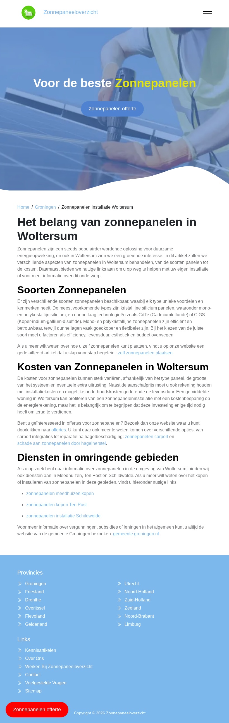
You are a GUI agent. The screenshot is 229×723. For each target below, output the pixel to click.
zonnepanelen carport (146, 436)
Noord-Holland (138, 591)
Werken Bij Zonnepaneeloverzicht (58, 666)
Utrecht (131, 583)
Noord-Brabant (138, 616)
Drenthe (32, 600)
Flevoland (34, 616)
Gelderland (35, 624)
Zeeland (132, 608)
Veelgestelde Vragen (45, 682)
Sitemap (33, 691)
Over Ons (34, 658)
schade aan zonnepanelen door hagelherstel (61, 443)
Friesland (34, 591)
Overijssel (34, 608)
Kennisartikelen (40, 650)
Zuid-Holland (137, 600)
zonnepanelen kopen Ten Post (56, 504)
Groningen (45, 207)
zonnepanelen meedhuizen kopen (60, 493)
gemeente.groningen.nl (136, 533)
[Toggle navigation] (207, 14)
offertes (58, 429)
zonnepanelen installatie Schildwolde (63, 515)
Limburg (132, 624)
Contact (32, 674)
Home (23, 207)
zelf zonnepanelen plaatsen (145, 352)
